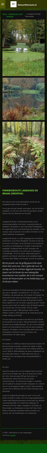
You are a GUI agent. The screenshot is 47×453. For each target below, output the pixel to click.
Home (4, 14)
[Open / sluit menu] (2, 4)
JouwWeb (13, 435)
